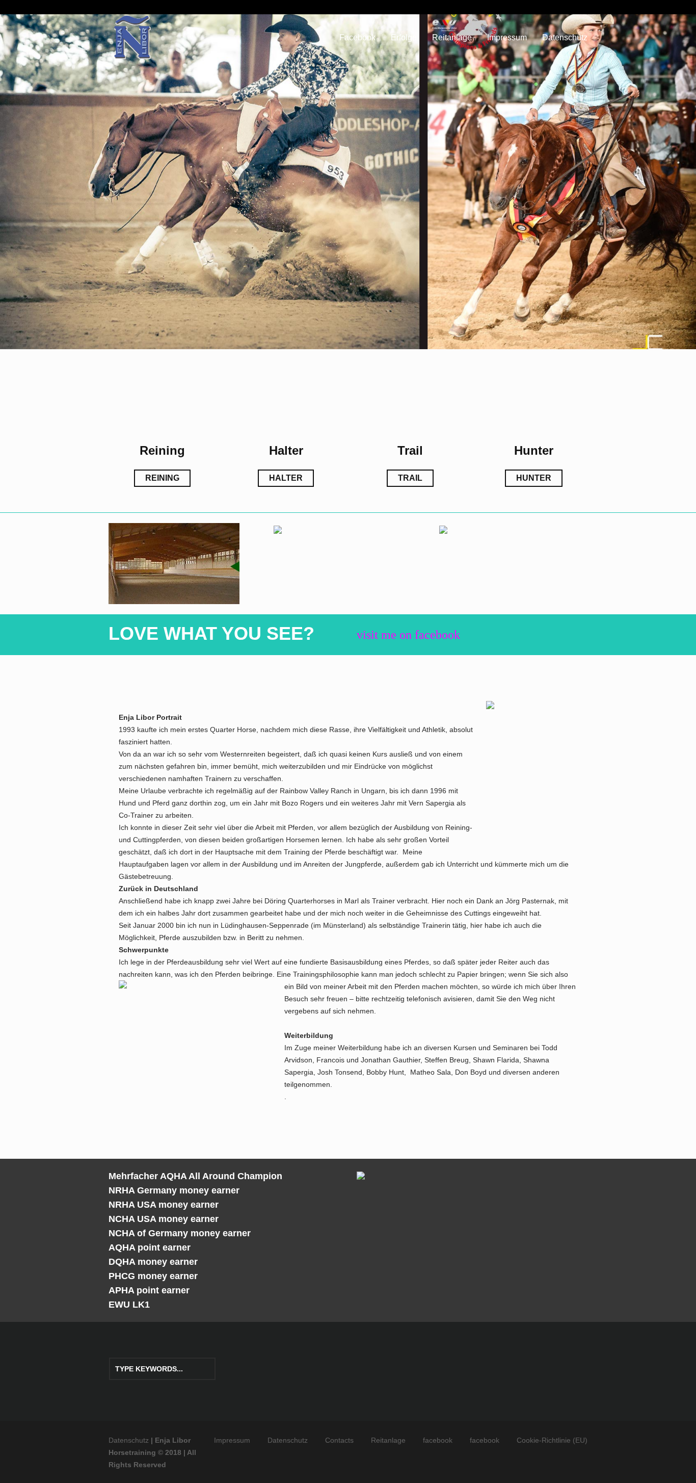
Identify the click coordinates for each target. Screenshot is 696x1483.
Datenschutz (287, 1440)
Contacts (339, 1440)
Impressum (232, 1440)
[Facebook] (583, 8)
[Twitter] (571, 8)
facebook (437, 1440)
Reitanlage (388, 1440)
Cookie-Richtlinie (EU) (552, 1440)
